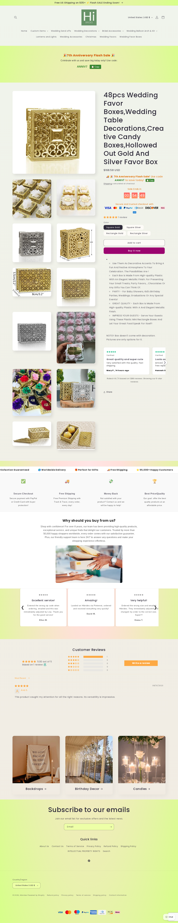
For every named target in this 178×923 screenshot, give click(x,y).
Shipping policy (99, 895)
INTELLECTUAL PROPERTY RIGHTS (84, 851)
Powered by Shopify (36, 895)
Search (106, 851)
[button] (16, 17)
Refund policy (53, 895)
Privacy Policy (94, 846)
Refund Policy (111, 846)
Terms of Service (75, 846)
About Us (44, 846)
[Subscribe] (111, 827)
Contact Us (58, 846)
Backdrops (34, 789)
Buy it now (134, 250)
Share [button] (109, 392)
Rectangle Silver (139, 233)
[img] (22, 686)
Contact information (118, 895)
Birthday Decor (87, 789)
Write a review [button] (141, 663)
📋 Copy (95, 67)
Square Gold (113, 227)
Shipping (108, 183)
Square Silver (134, 227)
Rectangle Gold (114, 233)
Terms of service (83, 895)
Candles (140, 789)
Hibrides (23, 895)
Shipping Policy (128, 846)
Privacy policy (67, 895)
